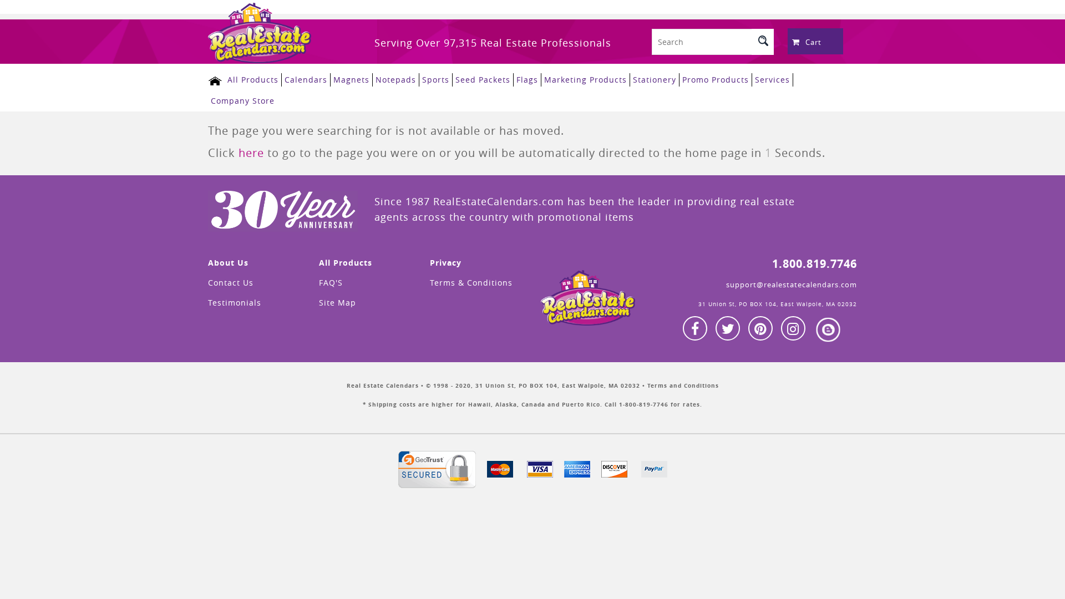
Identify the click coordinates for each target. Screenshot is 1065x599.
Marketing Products (585, 79)
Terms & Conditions (471, 282)
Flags (527, 79)
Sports (435, 79)
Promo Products (715, 79)
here (251, 152)
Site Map (337, 302)
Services (772, 79)
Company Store (243, 100)
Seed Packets (482, 79)
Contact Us (230, 282)
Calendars (306, 79)
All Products (252, 79)
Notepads (396, 79)
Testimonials (234, 302)
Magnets (351, 79)
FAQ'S (331, 282)
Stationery (654, 79)
